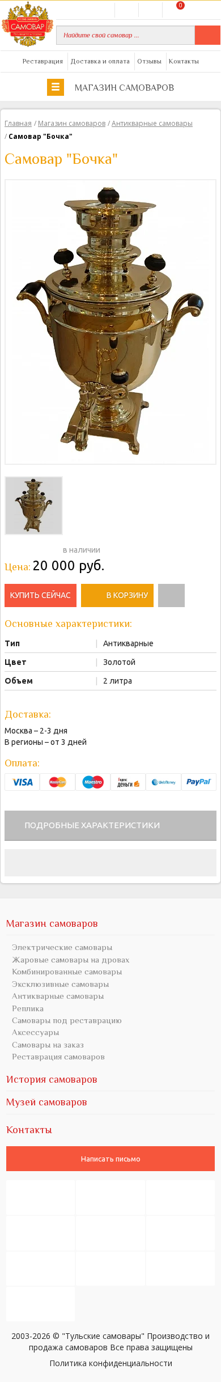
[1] (9, 548)
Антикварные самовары (58, 996)
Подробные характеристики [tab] (92, 825)
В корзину (127, 595)
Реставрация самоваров (58, 1056)
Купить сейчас (40, 595)
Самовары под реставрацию (67, 1020)
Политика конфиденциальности (110, 1363)
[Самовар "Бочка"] (110, 321)
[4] (36, 548)
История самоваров (51, 1079)
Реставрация (43, 61)
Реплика (28, 1008)
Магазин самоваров (123, 88)
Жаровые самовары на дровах (70, 959)
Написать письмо (111, 1159)
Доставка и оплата (100, 61)
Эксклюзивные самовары (60, 984)
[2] (18, 548)
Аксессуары (35, 1032)
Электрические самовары (62, 947)
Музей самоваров (46, 1102)
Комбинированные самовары (67, 971)
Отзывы (149, 61)
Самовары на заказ (48, 1044)
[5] (45, 548)
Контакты (184, 61)
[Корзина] (173, 9)
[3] (27, 548)
